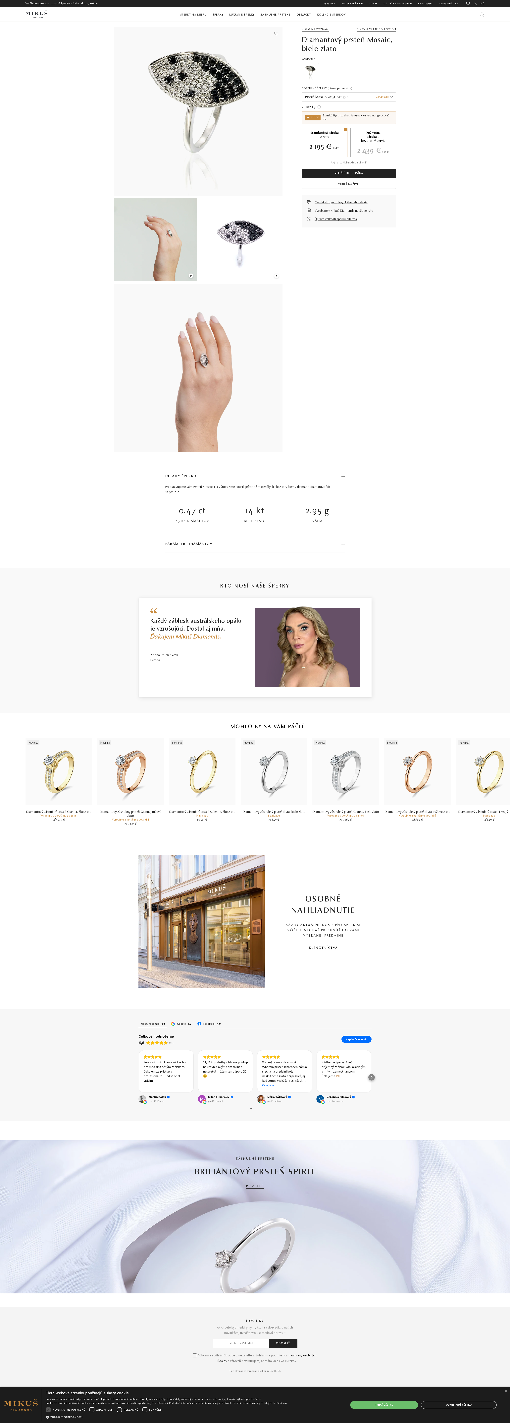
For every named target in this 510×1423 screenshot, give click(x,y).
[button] (138, 1077)
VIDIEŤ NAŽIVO (349, 184)
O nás (374, 4)
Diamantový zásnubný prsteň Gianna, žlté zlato (58, 812)
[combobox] (349, 97)
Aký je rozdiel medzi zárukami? (349, 162)
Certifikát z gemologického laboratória (341, 202)
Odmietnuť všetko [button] (459, 1404)
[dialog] (255, 1405)
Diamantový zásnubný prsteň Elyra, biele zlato (274, 812)
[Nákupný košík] (482, 3)
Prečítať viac (280, 1403)
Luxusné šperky (242, 14)
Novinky (330, 4)
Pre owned (425, 4)
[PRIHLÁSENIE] (475, 3)
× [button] (505, 1391)
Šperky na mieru (193, 14)
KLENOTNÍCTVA (323, 948)
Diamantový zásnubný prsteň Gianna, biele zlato (346, 812)
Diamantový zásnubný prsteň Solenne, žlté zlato (202, 812)
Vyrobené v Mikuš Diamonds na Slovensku (344, 211)
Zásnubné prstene (275, 14)
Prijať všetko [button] (384, 1404)
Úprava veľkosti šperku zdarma (336, 219)
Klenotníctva (448, 4)
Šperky (218, 14)
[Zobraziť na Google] (142, 1099)
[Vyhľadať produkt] (482, 14)
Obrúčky (303, 14)
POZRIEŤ (255, 1186)
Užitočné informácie (398, 4)
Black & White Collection (376, 29)
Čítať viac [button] (209, 1085)
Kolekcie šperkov (331, 14)
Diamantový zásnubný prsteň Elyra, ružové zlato (417, 812)
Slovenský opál (353, 4)
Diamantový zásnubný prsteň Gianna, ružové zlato (130, 814)
